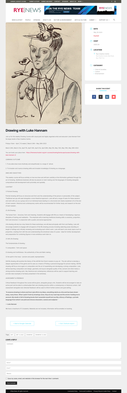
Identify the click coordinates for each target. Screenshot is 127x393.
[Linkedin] (107, 97)
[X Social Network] (101, 97)
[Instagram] (115, 1)
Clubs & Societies (100, 69)
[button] (114, 20)
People (28, 20)
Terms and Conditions (85, 391)
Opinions (36, 20)
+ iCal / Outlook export (66, 323)
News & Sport (17, 20)
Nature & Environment (63, 20)
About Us (73, 1)
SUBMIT (92, 20)
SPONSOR (65, 1)
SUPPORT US (103, 20)
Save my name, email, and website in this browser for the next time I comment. (33, 378)
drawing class (41, 334)
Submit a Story (34, 1)
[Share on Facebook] (94, 97)
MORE (80, 1)
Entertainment (99, 73)
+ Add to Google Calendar (22, 323)
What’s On (47, 20)
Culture (97, 71)
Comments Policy (72, 391)
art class (20, 334)
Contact (57, 1)
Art (12, 334)
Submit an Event (46, 1)
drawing (29, 334)
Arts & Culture (81, 20)
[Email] (114, 97)
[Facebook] (111, 1)
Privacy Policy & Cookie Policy (102, 391)
